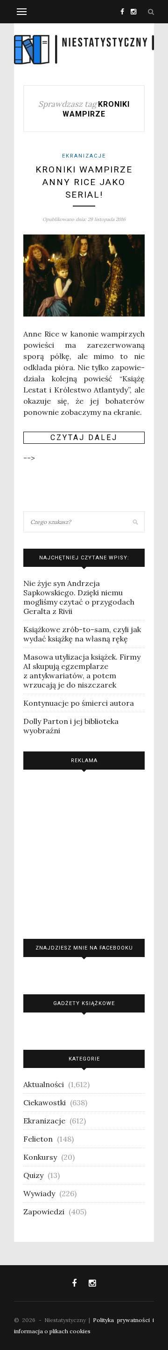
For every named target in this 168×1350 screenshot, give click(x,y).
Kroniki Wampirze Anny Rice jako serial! (84, 182)
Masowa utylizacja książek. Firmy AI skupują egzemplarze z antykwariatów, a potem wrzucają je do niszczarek (81, 670)
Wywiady (39, 1193)
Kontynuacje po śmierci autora (78, 703)
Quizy (33, 1175)
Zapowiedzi (43, 1211)
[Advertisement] (84, 852)
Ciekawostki (44, 1102)
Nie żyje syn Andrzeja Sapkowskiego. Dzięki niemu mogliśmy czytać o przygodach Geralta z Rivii (78, 597)
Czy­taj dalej (84, 437)
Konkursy (40, 1157)
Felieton (38, 1138)
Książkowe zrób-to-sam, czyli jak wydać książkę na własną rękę (82, 634)
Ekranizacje (84, 156)
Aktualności (43, 1084)
